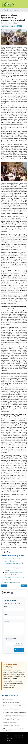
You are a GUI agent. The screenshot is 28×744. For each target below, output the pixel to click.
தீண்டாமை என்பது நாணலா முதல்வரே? (12, 705)
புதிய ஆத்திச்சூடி (9, 558)
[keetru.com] (8, 4)
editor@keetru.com (8, 676)
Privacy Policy (9, 738)
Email (6, 614)
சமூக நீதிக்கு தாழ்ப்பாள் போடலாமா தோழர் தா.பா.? (14, 715)
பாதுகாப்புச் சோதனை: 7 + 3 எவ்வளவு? (12, 639)
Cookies (9, 740)
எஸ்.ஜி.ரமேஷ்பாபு (6, 22)
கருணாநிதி (13, 26)
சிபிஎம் (7, 26)
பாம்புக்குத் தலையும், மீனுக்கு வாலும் (11, 719)
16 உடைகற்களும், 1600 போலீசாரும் (11, 709)
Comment (7, 621)
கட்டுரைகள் (17, 22)
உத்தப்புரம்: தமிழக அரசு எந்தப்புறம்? (11, 702)
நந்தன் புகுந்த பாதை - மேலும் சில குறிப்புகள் (15, 577)
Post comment (19, 650)
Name (6, 606)
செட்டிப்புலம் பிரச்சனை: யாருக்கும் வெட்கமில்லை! (14, 712)
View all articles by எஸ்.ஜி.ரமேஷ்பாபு (11, 582)
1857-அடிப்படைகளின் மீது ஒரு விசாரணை (15, 568)
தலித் (3, 26)
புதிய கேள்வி (18, 644)
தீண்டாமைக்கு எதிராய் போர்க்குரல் (11, 725)
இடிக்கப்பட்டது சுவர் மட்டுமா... (10, 722)
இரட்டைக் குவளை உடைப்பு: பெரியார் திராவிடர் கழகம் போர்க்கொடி (13, 729)
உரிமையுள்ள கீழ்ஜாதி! (8, 699)
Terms (8, 736)
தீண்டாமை (19, 26)
